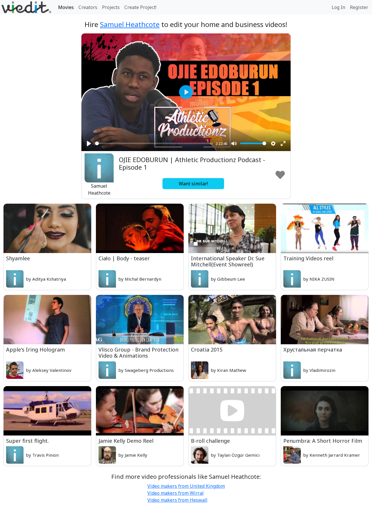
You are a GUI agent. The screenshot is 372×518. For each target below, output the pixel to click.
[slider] (154, 143)
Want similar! (193, 183)
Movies (66, 7)
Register (359, 7)
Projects (111, 7)
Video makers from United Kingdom (186, 486)
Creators (87, 7)
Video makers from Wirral (175, 493)
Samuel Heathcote (130, 24)
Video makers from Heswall (177, 500)
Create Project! (140, 7)
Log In (338, 7)
